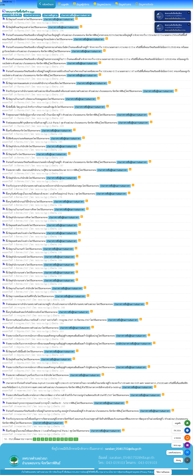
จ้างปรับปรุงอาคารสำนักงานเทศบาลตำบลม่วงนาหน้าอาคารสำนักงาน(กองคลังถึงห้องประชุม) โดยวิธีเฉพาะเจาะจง (68, 186)
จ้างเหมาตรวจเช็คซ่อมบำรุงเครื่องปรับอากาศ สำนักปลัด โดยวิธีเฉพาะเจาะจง (53, 375)
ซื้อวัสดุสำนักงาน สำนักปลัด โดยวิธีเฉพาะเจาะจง (41, 146)
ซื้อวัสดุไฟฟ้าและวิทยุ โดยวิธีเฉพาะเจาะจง (38, 359)
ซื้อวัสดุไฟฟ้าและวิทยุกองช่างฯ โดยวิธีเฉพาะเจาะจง (42, 27)
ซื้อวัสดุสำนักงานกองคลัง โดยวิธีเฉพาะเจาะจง (40, 257)
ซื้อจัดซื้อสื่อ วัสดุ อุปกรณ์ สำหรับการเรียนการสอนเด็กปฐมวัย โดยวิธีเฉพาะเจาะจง (55, 107)
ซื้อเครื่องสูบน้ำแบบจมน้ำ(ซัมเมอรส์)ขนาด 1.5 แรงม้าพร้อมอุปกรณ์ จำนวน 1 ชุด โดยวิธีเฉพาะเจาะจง (63, 431)
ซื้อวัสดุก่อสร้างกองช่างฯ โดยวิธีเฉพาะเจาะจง (39, 19)
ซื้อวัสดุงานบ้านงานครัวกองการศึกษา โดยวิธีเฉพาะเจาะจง (45, 209)
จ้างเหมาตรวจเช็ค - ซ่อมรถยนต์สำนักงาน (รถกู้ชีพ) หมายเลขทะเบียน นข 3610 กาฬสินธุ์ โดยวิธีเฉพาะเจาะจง (66, 170)
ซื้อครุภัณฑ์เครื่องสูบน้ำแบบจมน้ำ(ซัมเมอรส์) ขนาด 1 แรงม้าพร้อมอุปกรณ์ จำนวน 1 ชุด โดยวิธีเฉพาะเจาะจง (66, 194)
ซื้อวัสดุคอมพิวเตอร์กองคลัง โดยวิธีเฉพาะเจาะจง (41, 225)
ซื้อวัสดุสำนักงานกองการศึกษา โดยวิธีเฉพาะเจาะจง (42, 217)
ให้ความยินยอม (162, 472)
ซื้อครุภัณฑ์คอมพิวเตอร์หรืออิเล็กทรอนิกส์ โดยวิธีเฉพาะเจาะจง (47, 312)
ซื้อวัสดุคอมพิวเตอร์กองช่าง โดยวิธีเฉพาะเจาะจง (41, 233)
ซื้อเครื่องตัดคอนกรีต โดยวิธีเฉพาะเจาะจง (38, 131)
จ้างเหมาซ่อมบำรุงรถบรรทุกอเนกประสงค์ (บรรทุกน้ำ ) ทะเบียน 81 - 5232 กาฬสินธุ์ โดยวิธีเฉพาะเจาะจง (65, 403)
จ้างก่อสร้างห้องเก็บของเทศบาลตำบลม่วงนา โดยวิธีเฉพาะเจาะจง (47, 328)
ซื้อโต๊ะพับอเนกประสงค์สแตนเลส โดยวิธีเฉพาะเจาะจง (43, 138)
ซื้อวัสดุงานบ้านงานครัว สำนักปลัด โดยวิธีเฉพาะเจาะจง (44, 288)
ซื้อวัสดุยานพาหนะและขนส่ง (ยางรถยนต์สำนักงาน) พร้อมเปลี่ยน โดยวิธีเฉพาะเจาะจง (56, 83)
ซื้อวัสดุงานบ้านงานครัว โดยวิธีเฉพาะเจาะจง (39, 249)
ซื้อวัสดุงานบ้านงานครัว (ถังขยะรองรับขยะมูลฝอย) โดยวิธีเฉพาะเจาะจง (50, 99)
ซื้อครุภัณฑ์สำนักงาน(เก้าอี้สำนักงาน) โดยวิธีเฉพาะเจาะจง (45, 202)
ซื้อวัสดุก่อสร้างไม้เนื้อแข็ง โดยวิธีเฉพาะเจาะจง (40, 351)
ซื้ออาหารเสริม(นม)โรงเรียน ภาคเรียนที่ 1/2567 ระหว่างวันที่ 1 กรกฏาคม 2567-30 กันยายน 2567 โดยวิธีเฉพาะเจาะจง (71, 320)
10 (70, 439)
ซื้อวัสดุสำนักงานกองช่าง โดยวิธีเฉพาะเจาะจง (40, 265)
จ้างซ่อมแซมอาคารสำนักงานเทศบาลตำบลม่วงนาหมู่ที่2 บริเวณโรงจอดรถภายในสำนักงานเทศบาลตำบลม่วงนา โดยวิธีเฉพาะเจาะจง (75, 304)
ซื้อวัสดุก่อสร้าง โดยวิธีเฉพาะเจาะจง (36, 154)
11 (76, 439)
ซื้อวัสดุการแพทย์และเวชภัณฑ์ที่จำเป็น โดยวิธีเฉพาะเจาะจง (45, 296)
